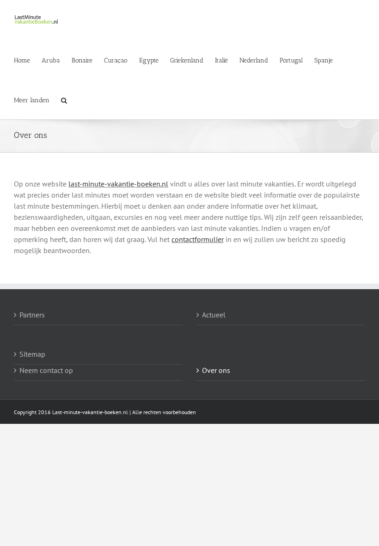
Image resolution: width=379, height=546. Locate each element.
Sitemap (32, 354)
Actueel (214, 314)
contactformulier (197, 239)
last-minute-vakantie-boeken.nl (118, 183)
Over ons (216, 370)
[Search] (64, 99)
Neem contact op (46, 370)
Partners (32, 314)
